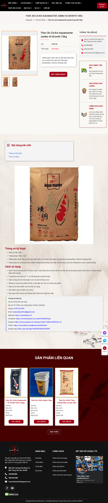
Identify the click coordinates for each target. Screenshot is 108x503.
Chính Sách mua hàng (60, 458)
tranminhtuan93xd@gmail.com (94, 53)
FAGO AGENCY (78, 501)
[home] (4, 5)
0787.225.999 (19, 309)
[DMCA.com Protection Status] (12, 494)
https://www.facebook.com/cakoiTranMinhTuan (33, 319)
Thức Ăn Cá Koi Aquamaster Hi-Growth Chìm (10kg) (16, 401)
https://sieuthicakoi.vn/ (23, 315)
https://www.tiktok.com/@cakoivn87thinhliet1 (30, 325)
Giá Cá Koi (38, 471)
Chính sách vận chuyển (60, 462)
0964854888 (88, 45)
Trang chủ (29, 20)
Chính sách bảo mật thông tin (62, 475)
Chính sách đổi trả (58, 466)
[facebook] (7, 488)
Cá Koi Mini (39, 466)
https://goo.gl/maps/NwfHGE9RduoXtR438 (34, 329)
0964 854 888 (88, 49)
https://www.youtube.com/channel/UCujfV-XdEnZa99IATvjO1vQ (38, 322)
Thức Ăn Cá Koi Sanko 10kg (41, 400)
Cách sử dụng (14, 157)
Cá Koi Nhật (39, 462)
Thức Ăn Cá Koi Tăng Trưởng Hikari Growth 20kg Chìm (67, 401)
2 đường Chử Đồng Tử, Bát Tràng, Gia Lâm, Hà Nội (19, 469)
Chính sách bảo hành (59, 471)
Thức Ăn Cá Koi (40, 20)
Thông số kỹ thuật (15, 153)
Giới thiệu (38, 458)
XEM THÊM (54, 432)
